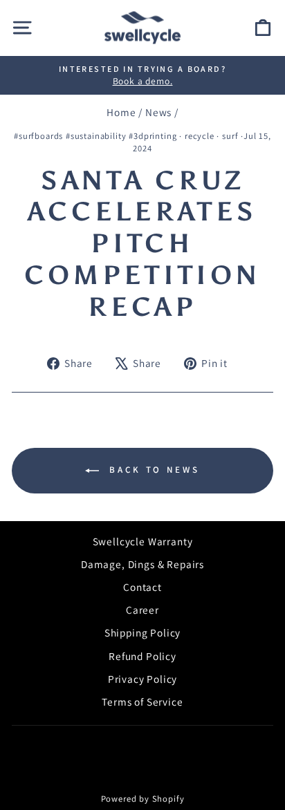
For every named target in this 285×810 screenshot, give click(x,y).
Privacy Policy (143, 679)
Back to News (152, 469)
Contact (142, 587)
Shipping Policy (142, 632)
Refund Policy (142, 656)
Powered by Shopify (143, 798)
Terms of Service (142, 701)
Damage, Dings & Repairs (142, 564)
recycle (199, 136)
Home (121, 112)
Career (142, 609)
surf (230, 136)
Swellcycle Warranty (143, 541)
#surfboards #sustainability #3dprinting (95, 136)
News (158, 112)
